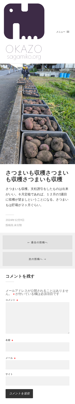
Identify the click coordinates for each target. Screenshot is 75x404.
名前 (9, 340)
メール (11, 358)
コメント (12, 300)
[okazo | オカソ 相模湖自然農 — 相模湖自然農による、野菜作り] (37, 32)
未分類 (18, 225)
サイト (9, 374)
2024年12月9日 (15, 219)
